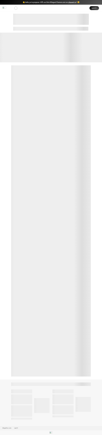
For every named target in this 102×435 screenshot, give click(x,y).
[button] (15, 8)
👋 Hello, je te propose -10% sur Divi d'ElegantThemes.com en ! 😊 (51, 2)
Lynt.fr (16, 428)
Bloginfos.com (6, 428)
